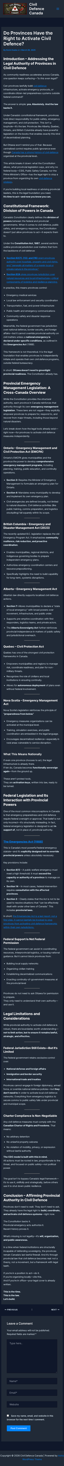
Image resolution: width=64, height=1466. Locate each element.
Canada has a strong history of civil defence (35, 152)
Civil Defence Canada (36, 8)
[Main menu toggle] (58, 9)
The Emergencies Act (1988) (23, 841)
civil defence (39, 85)
